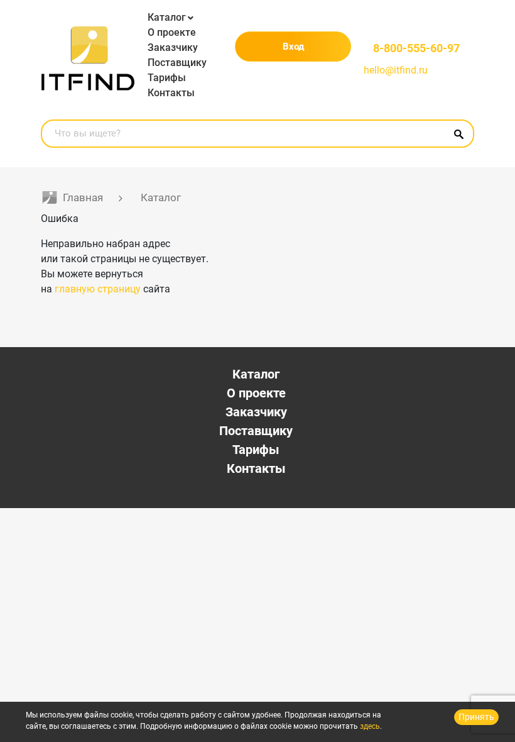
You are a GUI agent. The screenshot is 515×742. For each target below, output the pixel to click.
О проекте (172, 32)
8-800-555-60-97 (416, 48)
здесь (370, 726)
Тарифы (167, 78)
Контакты (171, 93)
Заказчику (173, 47)
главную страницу (98, 289)
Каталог (167, 17)
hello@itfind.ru (396, 70)
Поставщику (177, 63)
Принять (476, 717)
